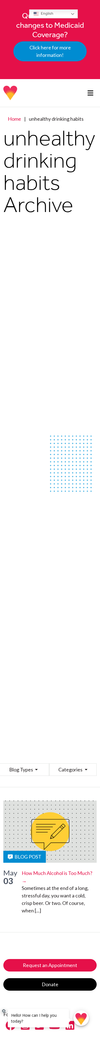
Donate (50, 984)
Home (14, 119)
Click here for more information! (50, 51)
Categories (70, 769)
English (46, 13)
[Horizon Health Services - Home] (10, 93)
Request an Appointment (50, 965)
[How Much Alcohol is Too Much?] (50, 832)
